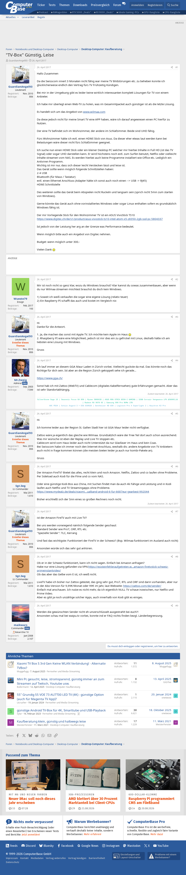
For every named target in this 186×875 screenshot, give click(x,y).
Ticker (41, 5)
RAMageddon (60, 12)
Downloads (80, 5)
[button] (18, 17)
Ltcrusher (22, 702)
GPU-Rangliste (152, 12)
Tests (52, 5)
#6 (176, 466)
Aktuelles (11, 17)
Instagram (113, 845)
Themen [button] (64, 5)
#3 (176, 316)
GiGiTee (167, 682)
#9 (176, 605)
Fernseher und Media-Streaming (63, 671)
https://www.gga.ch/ (50, 378)
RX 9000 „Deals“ (105, 12)
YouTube (163, 845)
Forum (117, 5)
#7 (176, 511)
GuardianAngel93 (18, 60)
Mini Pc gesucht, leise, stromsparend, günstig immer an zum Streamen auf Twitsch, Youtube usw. (60, 681)
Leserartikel (28, 17)
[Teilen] (171, 67)
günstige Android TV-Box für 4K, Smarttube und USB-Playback (61, 710)
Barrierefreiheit (97, 858)
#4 (176, 360)
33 (13, 808)
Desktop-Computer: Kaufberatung (63, 686)
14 (133, 808)
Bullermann (23, 686)
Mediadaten (37, 858)
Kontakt (24, 858)
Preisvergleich (100, 5)
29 (73, 808)
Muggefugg (23, 671)
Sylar (19, 713)
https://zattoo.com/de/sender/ (142, 586)
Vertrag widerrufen (56, 858)
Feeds (14, 845)
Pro (25, 383)
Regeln (41, 17)
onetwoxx (166, 697)
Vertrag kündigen (77, 858)
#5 (176, 413)
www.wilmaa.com (94, 111)
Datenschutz (12, 862)
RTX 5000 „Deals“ (81, 12)
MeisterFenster (24, 725)
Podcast (43, 12)
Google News (89, 845)
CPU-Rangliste (172, 12)
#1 (176, 67)
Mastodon (133, 845)
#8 (176, 556)
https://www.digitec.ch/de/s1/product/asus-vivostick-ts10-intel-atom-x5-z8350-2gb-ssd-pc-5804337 (100, 219)
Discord (31, 845)
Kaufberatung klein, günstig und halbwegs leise (51, 721)
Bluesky (48, 845)
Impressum (12, 858)
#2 (176, 279)
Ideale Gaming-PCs (128, 12)
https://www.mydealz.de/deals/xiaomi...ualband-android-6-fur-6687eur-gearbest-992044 (93, 491)
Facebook (67, 845)
